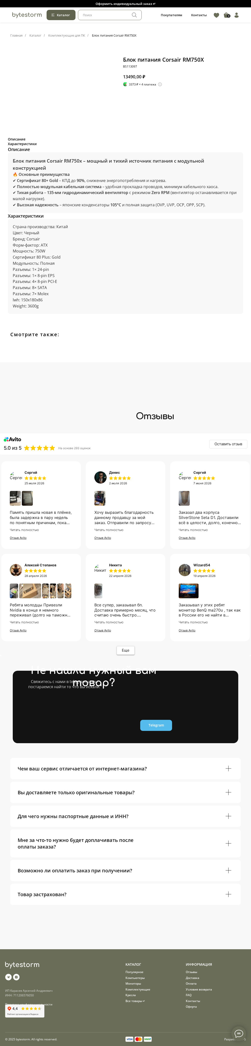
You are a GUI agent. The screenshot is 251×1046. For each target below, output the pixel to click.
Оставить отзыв (228, 444)
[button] (125, 3)
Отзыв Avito (18, 538)
